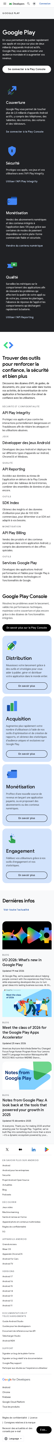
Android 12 (7, 1300)
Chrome (6, 1392)
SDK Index (10, 503)
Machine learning (10, 1212)
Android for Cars (10, 1258)
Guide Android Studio (12, 1321)
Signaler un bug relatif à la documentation (22, 1358)
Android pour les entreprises (15, 1170)
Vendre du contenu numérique (24, 245)
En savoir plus (26, 686)
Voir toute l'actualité (16, 909)
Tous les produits (11, 1406)
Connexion (44, 3)
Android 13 (7, 1295)
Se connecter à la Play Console (26, 69)
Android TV (7, 1263)
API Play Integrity (16, 413)
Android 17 (7, 1276)
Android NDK (8, 1340)
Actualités (7, 1184)
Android (6, 1165)
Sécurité (6, 1175)
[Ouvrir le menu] (5, 3)
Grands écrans (9, 1244)
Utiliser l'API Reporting (19, 317)
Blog (4, 1189)
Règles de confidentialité (14, 1226)
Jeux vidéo (7, 1207)
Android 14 (7, 1291)
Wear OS (6, 1249)
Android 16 (7, 1281)
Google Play (11, 13)
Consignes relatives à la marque (19, 1422)
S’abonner (46, 1429)
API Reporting (13, 469)
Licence (33, 1417)
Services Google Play (19, 563)
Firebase (6, 1397)
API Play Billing (14, 533)
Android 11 (7, 1305)
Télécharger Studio (11, 1335)
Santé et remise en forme (14, 1217)
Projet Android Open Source (15, 1180)
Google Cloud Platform (13, 1402)
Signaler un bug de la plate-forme (18, 1353)
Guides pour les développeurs (16, 1326)
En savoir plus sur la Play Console (27, 627)
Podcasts (6, 1194)
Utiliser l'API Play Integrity (22, 181)
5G (3, 1231)
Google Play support (11, 1363)
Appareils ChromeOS (12, 1254)
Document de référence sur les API (18, 1331)
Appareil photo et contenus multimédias (21, 1221)
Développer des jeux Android (26, 443)
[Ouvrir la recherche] (28, 3)
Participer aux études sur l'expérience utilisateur (24, 1368)
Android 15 (7, 1286)
